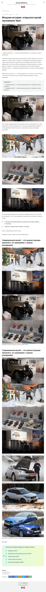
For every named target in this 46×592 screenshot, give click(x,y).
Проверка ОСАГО (12, 550)
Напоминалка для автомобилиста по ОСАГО (19, 553)
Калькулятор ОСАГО (13, 556)
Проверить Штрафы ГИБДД (15, 562)
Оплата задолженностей (14, 559)
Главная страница (5, 10)
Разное (10, 14)
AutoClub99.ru (21, 3)
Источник (4, 542)
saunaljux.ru (25, 582)
